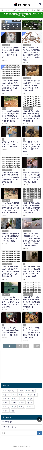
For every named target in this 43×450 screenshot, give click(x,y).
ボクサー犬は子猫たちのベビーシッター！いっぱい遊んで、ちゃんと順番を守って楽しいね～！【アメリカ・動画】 (31, 177)
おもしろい (33, 395)
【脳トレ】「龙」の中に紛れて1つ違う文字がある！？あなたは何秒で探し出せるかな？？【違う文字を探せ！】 (31, 116)
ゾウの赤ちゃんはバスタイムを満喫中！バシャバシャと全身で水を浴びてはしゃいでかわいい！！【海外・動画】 (31, 85)
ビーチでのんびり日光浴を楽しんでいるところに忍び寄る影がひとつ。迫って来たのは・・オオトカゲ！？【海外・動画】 (10, 207)
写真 (15, 407)
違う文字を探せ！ (10, 391)
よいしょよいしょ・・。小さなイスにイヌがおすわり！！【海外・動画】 (10, 144)
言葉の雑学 (31, 391)
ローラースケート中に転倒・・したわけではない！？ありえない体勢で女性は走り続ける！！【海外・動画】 (31, 332)
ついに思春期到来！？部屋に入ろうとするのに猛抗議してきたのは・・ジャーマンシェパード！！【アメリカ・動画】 (31, 271)
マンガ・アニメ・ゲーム (18, 10)
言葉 (23, 399)
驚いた (30, 403)
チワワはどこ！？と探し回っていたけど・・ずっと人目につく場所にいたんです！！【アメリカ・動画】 (31, 146)
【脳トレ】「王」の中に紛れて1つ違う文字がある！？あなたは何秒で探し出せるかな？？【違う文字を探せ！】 (31, 302)
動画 (22, 407)
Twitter (14, 403)
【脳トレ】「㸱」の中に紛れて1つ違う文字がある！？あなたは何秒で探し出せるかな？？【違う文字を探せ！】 (10, 85)
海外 (6, 403)
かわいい (7, 395)
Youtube (30, 407)
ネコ (6, 411)
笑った (7, 407)
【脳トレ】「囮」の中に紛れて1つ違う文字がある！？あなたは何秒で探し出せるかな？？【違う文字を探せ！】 (31, 207)
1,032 (36, 346)
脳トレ (23, 395)
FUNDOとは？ (7, 422)
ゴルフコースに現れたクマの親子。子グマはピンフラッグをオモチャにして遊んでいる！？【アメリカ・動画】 (10, 302)
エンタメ (7, 10)
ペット (16, 399)
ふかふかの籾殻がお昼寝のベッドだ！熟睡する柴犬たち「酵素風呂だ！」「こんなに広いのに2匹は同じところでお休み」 (11, 116)
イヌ (31, 399)
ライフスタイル (31, 10)
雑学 (2, 10)
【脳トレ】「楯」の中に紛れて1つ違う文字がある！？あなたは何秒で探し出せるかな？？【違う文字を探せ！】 (10, 271)
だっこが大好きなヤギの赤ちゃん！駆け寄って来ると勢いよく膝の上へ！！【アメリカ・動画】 (10, 52)
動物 (38, 10)
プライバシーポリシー (10, 427)
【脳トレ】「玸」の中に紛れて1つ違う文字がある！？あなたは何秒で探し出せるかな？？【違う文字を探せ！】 (10, 177)
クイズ (7, 399)
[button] (4, 25)
